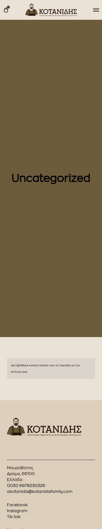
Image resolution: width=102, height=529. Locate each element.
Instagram (17, 511)
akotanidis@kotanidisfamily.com (40, 492)
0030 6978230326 (26, 486)
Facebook (17, 505)
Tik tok (14, 517)
